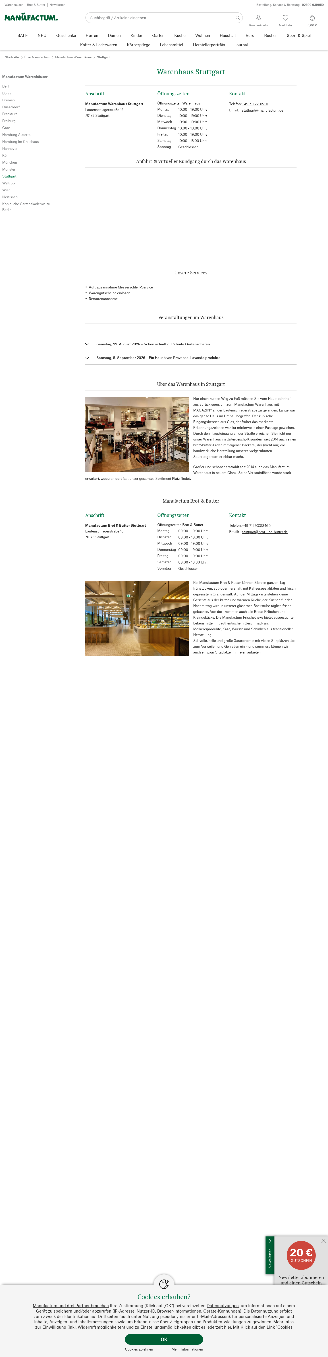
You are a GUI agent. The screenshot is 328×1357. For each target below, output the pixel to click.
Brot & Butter (36, 4)
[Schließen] (323, 1241)
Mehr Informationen (187, 1349)
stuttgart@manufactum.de (262, 110)
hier (227, 1327)
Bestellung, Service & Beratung (290, 4)
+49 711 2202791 (255, 104)
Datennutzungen (223, 1305)
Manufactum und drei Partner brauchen (71, 1305)
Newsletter (57, 4)
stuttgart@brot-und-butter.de (265, 532)
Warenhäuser (13, 4)
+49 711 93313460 (256, 525)
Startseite (12, 57)
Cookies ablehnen (139, 1349)
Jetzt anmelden (286, 1238)
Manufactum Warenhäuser (73, 57)
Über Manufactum (37, 57)
